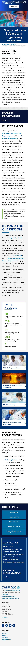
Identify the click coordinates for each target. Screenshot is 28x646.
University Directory (6, 639)
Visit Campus (5, 637)
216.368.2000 (5, 594)
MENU (13, 6)
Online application (11, 460)
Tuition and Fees (14, 517)
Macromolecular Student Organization (14, 532)
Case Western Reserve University (12, 590)
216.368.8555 (14, 559)
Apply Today (14, 512)
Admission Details (14, 522)
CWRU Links (5, 631)
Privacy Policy (11, 596)
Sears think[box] (16, 256)
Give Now (4, 635)
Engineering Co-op (15, 238)
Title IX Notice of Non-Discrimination (10, 598)
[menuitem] (14, 634)
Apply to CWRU (5, 633)
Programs (13, 44)
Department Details (14, 526)
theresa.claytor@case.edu (15, 562)
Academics (7, 44)
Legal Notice (5, 596)
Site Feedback (5, 617)
